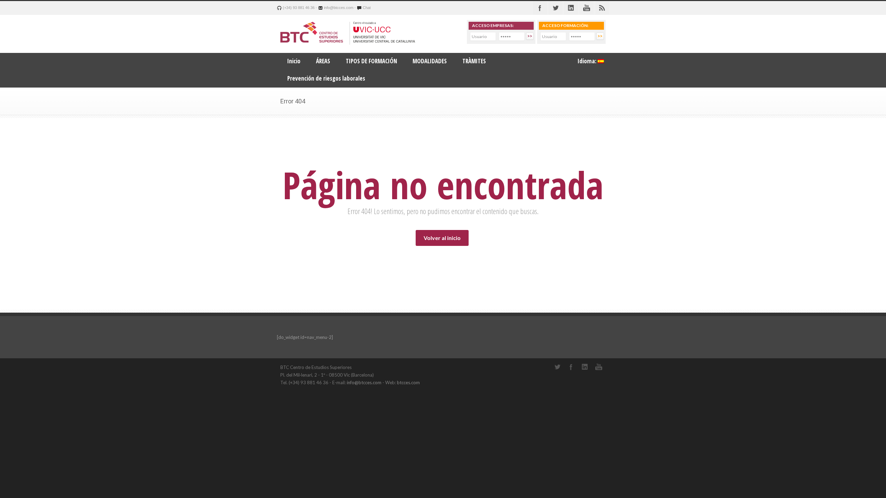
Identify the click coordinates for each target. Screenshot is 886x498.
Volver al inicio (442, 237)
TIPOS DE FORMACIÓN (371, 61)
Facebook (540, 8)
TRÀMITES (474, 61)
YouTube (599, 367)
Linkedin (571, 8)
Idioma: (588, 61)
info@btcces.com (364, 382)
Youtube (587, 8)
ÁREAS (323, 61)
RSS (602, 8)
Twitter (555, 8)
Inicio (293, 61)
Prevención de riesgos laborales (326, 78)
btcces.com (408, 382)
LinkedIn (585, 367)
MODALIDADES (430, 61)
